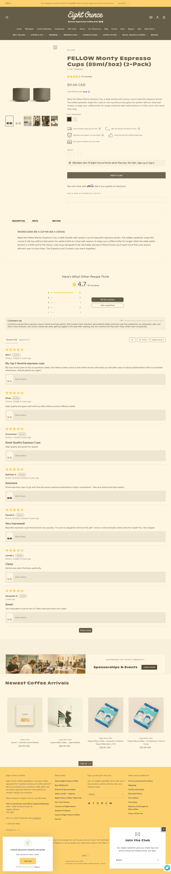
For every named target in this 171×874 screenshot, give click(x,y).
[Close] (164, 829)
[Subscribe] (158, 860)
